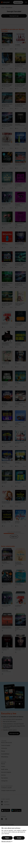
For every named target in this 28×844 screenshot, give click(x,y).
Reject (7, 838)
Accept (19, 838)
